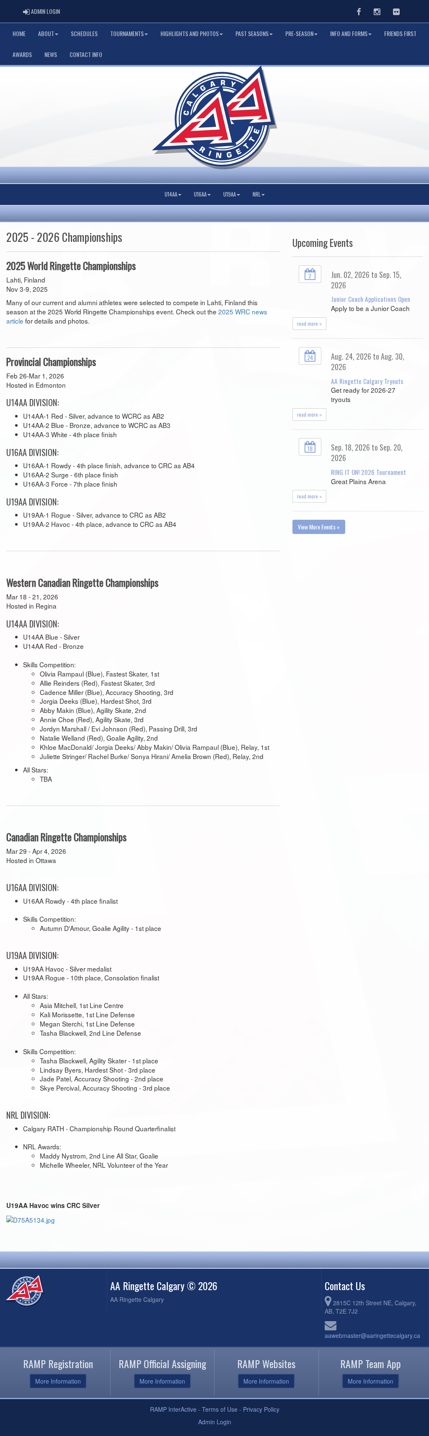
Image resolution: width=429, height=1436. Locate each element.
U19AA (229, 194)
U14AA (171, 194)
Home (19, 33)
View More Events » (319, 526)
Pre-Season (299, 33)
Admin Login (214, 1422)
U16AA (200, 194)
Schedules (84, 33)
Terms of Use (220, 1409)
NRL (257, 194)
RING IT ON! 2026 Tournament (368, 472)
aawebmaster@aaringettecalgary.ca (372, 1335)
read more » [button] (309, 323)
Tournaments (127, 33)
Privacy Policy (261, 1409)
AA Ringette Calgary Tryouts (367, 381)
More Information (58, 1381)
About (46, 33)
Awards (22, 54)
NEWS (50, 54)
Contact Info (86, 54)
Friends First (400, 33)
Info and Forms (348, 33)
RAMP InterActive (173, 1409)
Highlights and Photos (189, 33)
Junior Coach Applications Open (370, 298)
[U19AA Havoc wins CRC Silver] (30, 1218)
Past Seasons (252, 33)
